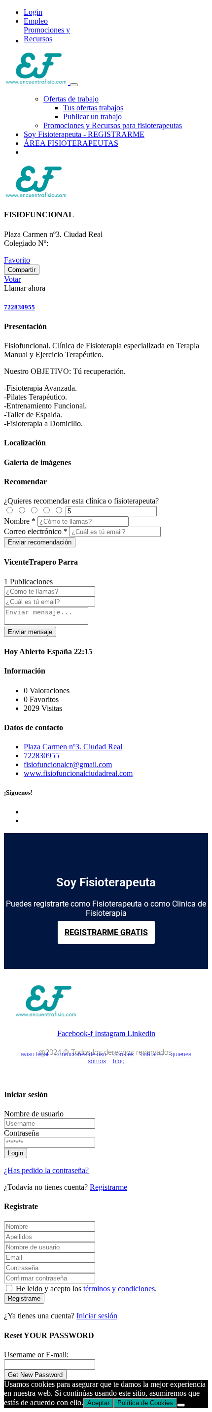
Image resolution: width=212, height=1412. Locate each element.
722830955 (19, 307)
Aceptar (98, 1403)
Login (33, 12)
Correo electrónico (33, 531)
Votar (12, 279)
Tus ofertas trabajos (93, 107)
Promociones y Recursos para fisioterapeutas (112, 125)
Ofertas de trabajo (71, 99)
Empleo (36, 21)
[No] (181, 1405)
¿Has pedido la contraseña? (46, 1170)
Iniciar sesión (96, 1315)
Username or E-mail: (36, 1354)
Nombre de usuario (34, 1113)
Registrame (24, 1298)
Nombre (17, 521)
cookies (123, 1054)
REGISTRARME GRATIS (106, 932)
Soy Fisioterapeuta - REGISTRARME (84, 134)
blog (119, 1061)
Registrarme (108, 1187)
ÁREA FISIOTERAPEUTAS (71, 143)
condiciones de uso (80, 1054)
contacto (152, 1054)
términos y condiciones (119, 1288)
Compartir (21, 269)
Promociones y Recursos (47, 34)
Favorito (17, 260)
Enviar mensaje (30, 632)
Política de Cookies (145, 1403)
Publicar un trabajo (92, 116)
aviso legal (34, 1054)
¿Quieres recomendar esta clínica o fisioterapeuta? (81, 501)
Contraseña (21, 1133)
